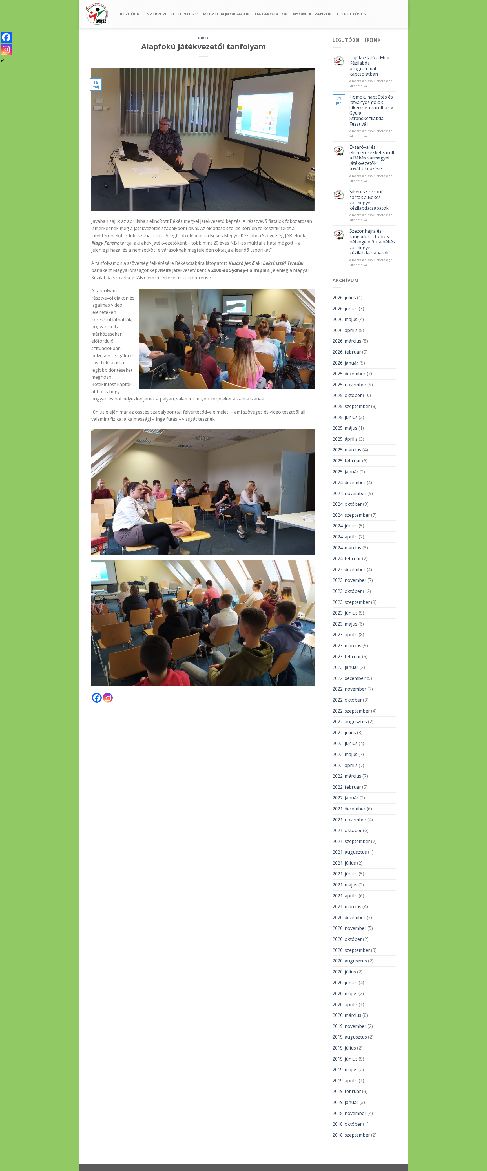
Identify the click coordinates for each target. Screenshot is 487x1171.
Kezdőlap (131, 14)
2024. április (345, 537)
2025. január (345, 472)
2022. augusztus (350, 721)
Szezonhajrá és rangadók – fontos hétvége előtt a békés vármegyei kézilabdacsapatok (372, 242)
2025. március (347, 450)
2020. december (349, 917)
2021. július (344, 863)
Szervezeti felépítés (170, 14)
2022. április (345, 765)
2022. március (347, 776)
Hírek (203, 38)
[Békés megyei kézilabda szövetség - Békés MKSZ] (97, 14)
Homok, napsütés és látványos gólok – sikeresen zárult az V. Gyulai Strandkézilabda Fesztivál (371, 110)
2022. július (344, 732)
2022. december (349, 678)
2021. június (345, 874)
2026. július (344, 297)
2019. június (345, 1059)
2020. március (347, 1015)
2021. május (345, 885)
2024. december (349, 482)
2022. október (347, 700)
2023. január (345, 667)
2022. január (345, 798)
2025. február (347, 461)
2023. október (347, 591)
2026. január (345, 363)
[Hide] (2, 61)
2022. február (347, 787)
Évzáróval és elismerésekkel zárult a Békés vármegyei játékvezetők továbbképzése (372, 158)
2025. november (349, 385)
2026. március (347, 341)
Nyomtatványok (312, 14)
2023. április (345, 634)
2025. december (349, 374)
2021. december (349, 809)
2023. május (345, 624)
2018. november (349, 1113)
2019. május (345, 1069)
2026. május (345, 319)
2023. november (349, 580)
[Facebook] (97, 698)
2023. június (345, 613)
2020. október (347, 939)
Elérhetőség (351, 14)
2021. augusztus (350, 852)
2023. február (347, 656)
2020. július (344, 972)
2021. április (345, 896)
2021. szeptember (351, 841)
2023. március (347, 645)
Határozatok (271, 14)
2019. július (344, 1048)
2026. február (347, 352)
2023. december (349, 569)
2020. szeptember (351, 950)
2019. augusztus (350, 1037)
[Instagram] (108, 698)
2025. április (345, 439)
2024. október (347, 504)
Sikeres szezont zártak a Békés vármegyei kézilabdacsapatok (369, 200)
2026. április (345, 330)
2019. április (345, 1080)
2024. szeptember (351, 515)
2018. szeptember (351, 1135)
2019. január (345, 1102)
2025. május (345, 428)
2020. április (345, 1004)
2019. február (347, 1091)
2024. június (345, 526)
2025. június (345, 417)
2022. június (345, 743)
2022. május (345, 754)
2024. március (347, 548)
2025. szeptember (351, 406)
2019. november (349, 1026)
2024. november (349, 493)
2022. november (349, 689)
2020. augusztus (350, 961)
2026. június (345, 308)
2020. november (349, 928)
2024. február (347, 558)
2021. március (347, 906)
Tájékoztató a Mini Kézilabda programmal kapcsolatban (369, 66)
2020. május (345, 993)
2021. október (347, 830)
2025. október (347, 395)
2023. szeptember (351, 602)
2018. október (347, 1124)
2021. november (349, 820)
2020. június (345, 982)
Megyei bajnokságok (226, 14)
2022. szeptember (351, 711)
